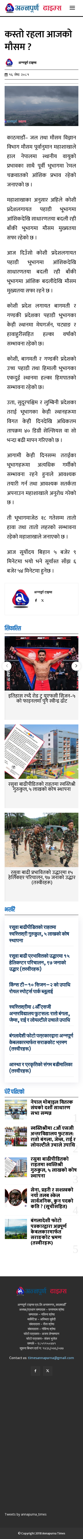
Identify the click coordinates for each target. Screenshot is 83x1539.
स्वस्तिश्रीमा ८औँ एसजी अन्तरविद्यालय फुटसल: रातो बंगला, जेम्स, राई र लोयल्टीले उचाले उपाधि (39, 1013)
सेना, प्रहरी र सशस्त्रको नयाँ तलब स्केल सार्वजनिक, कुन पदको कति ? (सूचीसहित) (52, 1198)
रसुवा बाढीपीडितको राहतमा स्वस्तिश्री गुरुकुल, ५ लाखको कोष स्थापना (41, 787)
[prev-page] (7, 666)
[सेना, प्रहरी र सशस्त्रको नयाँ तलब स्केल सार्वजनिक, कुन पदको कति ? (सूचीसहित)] (16, 1198)
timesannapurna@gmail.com (51, 1358)
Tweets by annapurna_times (26, 1514)
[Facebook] (36, 599)
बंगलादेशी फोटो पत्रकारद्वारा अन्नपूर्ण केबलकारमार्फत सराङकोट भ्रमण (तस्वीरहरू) (41, 1042)
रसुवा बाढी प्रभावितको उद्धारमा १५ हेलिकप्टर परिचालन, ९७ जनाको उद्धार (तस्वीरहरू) (41, 877)
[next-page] (76, 666)
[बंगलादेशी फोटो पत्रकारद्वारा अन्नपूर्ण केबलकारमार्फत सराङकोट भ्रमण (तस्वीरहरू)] (16, 1229)
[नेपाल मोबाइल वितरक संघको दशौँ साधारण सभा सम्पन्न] (16, 1109)
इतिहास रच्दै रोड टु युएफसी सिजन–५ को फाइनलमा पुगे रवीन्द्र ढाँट (41, 698)
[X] (42, 599)
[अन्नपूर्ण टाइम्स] (10, 62)
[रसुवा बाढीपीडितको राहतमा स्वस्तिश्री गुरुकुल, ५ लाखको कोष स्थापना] (41, 752)
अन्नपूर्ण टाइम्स (27, 63)
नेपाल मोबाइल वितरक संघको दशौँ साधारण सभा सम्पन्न (52, 1108)
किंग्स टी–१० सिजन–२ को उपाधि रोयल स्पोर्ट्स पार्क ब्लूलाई (39, 988)
